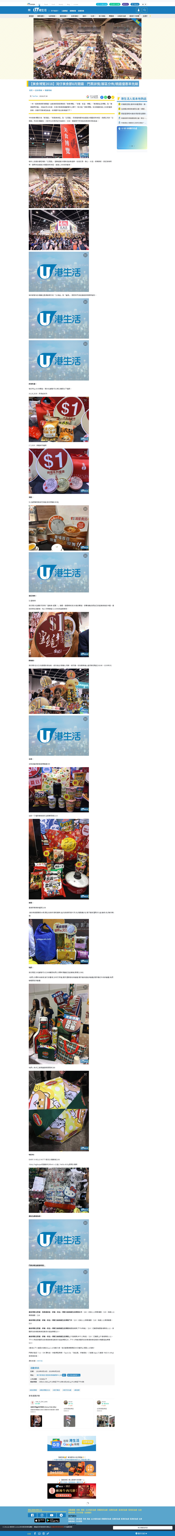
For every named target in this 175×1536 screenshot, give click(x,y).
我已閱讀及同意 (143, 1528)
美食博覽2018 (45, 1390)
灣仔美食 (57, 1390)
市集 (78, 1509)
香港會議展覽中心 (74, 1375)
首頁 (31, 90)
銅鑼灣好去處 (102, 1509)
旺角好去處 (132, 1509)
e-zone (76, 4)
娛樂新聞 (73, 11)
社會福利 (87, 1512)
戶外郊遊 (79, 1512)
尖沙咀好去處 (91, 1509)
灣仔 (64, 1375)
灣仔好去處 (67, 1390)
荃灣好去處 (123, 1509)
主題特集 (146, 16)
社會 (140, 1509)
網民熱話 (71, 1518)
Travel (46, 4)
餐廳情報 (48, 90)
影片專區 (102, 16)
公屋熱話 (65, 11)
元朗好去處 (113, 1509)
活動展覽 (71, 1509)
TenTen (35, 96)
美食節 (77, 1390)
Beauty (61, 4)
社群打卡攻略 (115, 4)
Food (53, 4)
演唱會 (31, 16)
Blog (68, 4)
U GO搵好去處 (103, 4)
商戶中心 (125, 4)
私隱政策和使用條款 (57, 1527)
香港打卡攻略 (134, 16)
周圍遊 (111, 16)
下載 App (135, 4)
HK (39, 4)
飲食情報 (38, 90)
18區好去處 (121, 16)
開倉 (82, 1509)
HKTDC (40, 1361)
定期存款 (81, 11)
